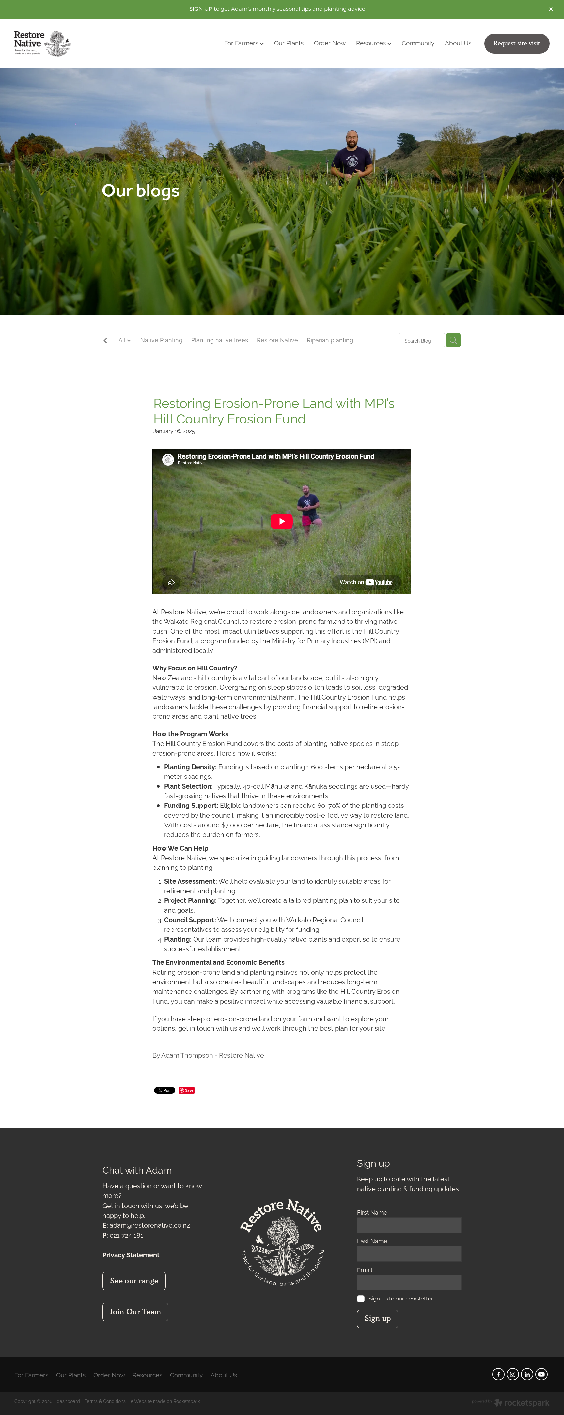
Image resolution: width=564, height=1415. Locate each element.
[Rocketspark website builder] (511, 1403)
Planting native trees (219, 340)
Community (418, 42)
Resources (371, 42)
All (122, 340)
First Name (372, 1212)
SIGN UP (200, 9)
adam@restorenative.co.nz (150, 1224)
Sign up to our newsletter (400, 1299)
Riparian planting (330, 340)
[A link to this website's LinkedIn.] (527, 1374)
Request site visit (517, 43)
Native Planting (161, 340)
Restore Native (277, 340)
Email (364, 1270)
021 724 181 (126, 1234)
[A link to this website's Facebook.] (498, 1374)
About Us (458, 42)
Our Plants (289, 42)
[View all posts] (105, 340)
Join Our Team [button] (135, 1312)
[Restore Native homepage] (67, 44)
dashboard (68, 1401)
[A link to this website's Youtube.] (541, 1374)
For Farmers (242, 42)
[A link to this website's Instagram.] (513, 1374)
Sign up (378, 1319)
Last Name (372, 1241)
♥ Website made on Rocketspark (165, 1401)
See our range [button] (134, 1281)
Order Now (330, 42)
